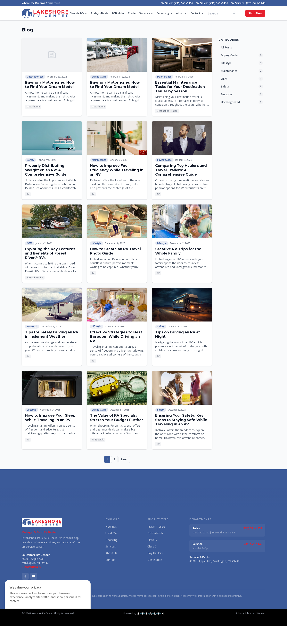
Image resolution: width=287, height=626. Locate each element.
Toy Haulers (155, 553)
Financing (163, 13)
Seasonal (32, 326)
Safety (30, 160)
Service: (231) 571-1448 (250, 3)
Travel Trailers (156, 526)
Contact (195, 13)
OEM (29, 243)
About (180, 13)
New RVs (111, 526)
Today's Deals (99, 13)
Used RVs (111, 533)
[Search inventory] (234, 12)
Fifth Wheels (155, 533)
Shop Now (255, 13)
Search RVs (77, 13)
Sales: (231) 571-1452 (179, 3)
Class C (152, 546)
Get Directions (30, 567)
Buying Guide (99, 76)
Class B (152, 540)
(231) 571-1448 (252, 544)
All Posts (226, 47)
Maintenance (164, 76)
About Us (111, 553)
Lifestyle (96, 243)
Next (124, 459)
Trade (132, 13)
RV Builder (117, 13)
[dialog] (48, 600)
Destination (154, 560)
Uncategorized (35, 76)
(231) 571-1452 (252, 528)
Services (144, 13)
